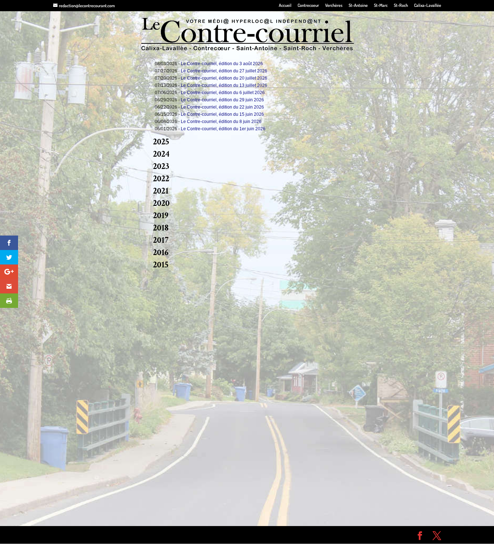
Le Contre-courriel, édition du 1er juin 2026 (223, 128)
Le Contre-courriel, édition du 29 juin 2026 (222, 99)
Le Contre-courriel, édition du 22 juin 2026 (222, 107)
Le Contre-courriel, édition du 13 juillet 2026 (224, 85)
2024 (161, 154)
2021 (161, 190)
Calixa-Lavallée (427, 5)
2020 (161, 203)
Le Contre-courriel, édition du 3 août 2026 (222, 63)
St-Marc (381, 5)
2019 (161, 215)
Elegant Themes (94, 534)
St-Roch (401, 5)
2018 (161, 227)
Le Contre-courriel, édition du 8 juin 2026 (221, 121)
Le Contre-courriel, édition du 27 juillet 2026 (224, 70)
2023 (161, 166)
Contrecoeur (308, 5)
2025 (161, 141)
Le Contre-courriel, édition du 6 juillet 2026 (223, 92)
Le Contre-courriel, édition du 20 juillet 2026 (224, 78)
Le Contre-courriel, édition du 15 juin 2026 (222, 114)
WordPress (159, 534)
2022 (161, 178)
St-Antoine (358, 5)
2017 (161, 240)
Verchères (333, 5)
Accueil (285, 5)
